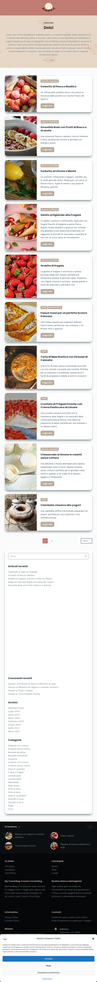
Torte (44, 307)
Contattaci (10, 869)
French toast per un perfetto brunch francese (64, 314)
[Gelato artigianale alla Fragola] (21, 227)
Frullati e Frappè (16, 772)
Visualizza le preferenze (49, 972)
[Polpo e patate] (54, 836)
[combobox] (45, 556)
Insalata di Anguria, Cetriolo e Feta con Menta (30, 578)
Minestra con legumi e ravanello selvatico (38, 687)
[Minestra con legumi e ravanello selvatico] (8, 836)
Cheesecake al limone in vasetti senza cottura (61, 456)
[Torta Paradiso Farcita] (8, 846)
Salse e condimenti (17, 795)
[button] (93, 938)
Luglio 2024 (14, 711)
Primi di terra (14, 792)
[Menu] (91, 8)
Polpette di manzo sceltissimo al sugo (37, 683)
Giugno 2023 (14, 724)
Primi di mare (14, 789)
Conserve (12, 759)
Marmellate (13, 782)
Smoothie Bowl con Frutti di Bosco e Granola (64, 128)
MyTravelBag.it (12, 886)
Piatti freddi (13, 785)
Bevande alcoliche (16, 752)
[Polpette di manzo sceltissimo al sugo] (54, 846)
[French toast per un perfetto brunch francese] (21, 322)
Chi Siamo (10, 866)
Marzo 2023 (14, 731)
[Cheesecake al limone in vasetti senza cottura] (21, 467)
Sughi (10, 805)
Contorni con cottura (18, 762)
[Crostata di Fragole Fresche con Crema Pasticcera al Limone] (21, 416)
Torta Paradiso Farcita (29, 694)
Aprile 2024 (13, 714)
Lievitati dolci (55, 307)
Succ (85, 541)
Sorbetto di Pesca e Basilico (58, 86)
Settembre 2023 (16, 721)
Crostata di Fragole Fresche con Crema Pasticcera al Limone (61, 405)
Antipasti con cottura (18, 745)
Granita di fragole (52, 265)
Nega (48, 965)
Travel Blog (10, 873)
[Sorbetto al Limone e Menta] (21, 180)
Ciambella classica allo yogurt (61, 505)
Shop (54, 869)
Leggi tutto (48, 106)
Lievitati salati (14, 779)
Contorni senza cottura (19, 765)
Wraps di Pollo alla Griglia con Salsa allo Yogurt (31, 582)
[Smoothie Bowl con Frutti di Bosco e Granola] (21, 136)
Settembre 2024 (16, 708)
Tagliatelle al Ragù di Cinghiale (22, 572)
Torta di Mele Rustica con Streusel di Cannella (64, 358)
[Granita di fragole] (21, 276)
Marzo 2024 (14, 718)
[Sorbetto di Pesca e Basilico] (21, 93)
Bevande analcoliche (18, 755)
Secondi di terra (15, 802)
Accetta (48, 958)
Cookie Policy (47, 979)
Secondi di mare (16, 799)
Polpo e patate (25, 690)
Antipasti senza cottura (19, 749)
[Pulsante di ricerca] (86, 556)
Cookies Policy (12, 920)
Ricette (55, 866)
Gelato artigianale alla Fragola (61, 215)
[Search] (6, 8)
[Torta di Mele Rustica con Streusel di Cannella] (21, 367)
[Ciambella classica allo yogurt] (21, 512)
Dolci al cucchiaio (50, 81)
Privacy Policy (11, 917)
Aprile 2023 (13, 728)
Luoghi (55, 873)
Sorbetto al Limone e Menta (58, 171)
